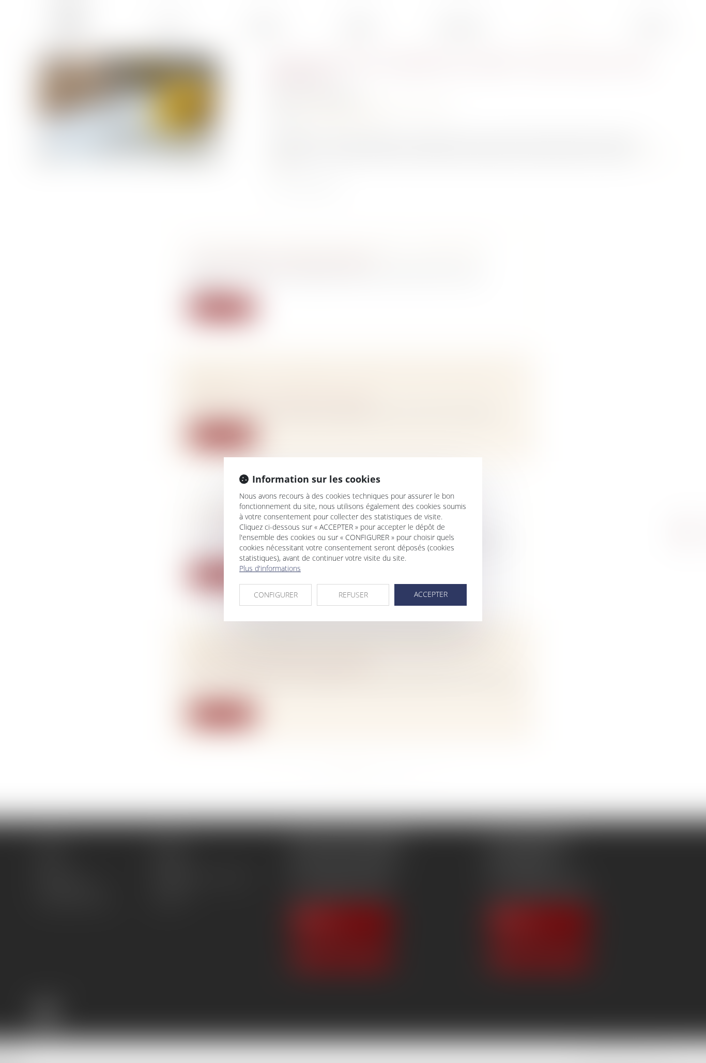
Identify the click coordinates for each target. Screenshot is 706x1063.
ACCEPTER (431, 594)
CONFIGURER (276, 595)
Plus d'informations (270, 568)
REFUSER (353, 595)
